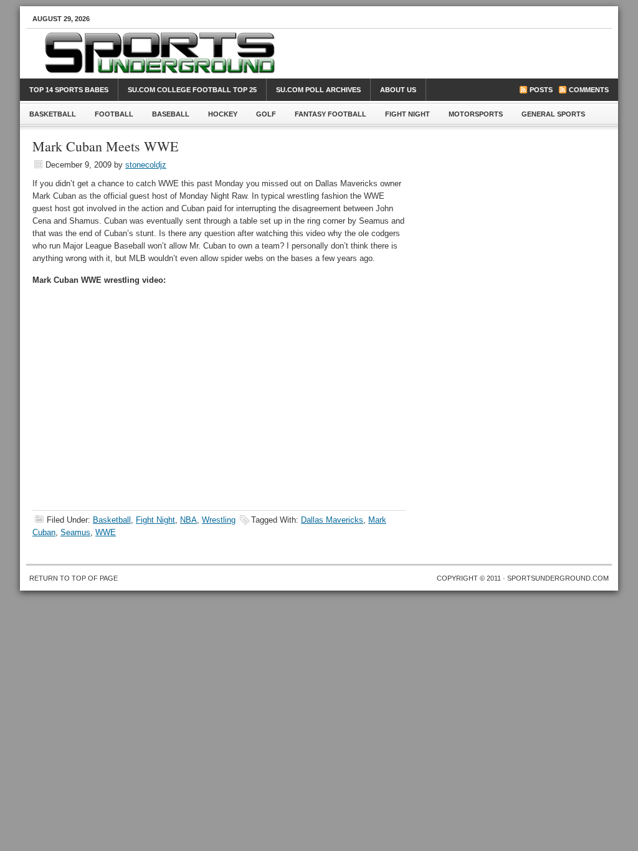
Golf (266, 114)
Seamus (75, 532)
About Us (398, 89)
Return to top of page (73, 578)
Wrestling (219, 520)
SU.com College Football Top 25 (192, 89)
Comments (589, 89)
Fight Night (407, 114)
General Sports (553, 114)
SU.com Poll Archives (318, 89)
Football (109, 116)
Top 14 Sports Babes (68, 89)
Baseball (166, 116)
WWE (105, 532)
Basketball (48, 116)
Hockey (222, 114)
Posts (541, 89)
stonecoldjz (145, 164)
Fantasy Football (330, 114)
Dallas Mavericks (332, 520)
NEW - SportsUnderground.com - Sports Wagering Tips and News (331, 60)
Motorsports (476, 114)
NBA (188, 520)
